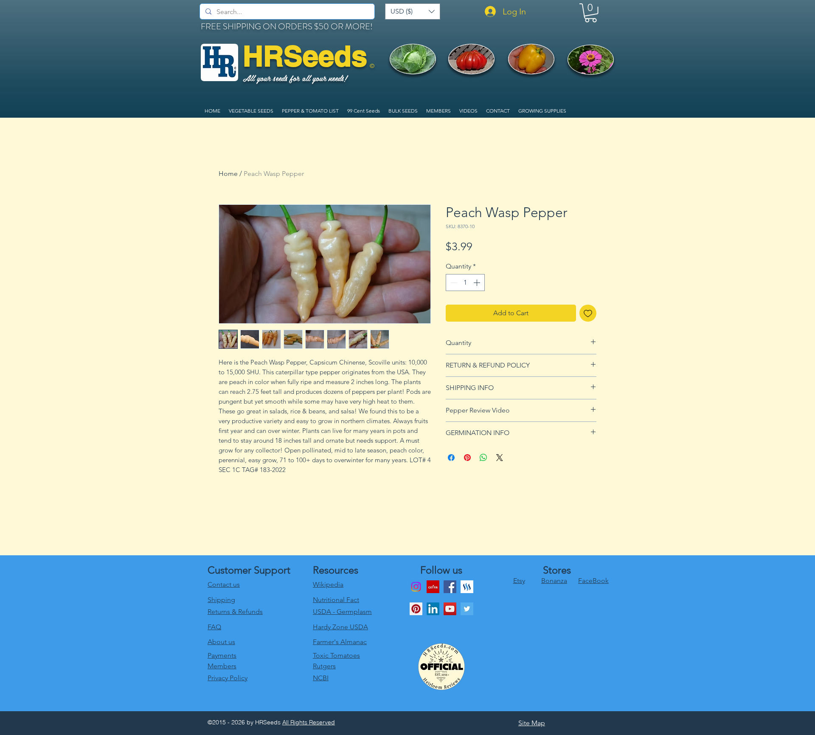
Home (228, 174)
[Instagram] (416, 586)
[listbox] (412, 11)
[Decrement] (453, 282)
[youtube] (450, 608)
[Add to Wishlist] (587, 313)
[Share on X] (500, 457)
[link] (590, 13)
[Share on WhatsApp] (483, 457)
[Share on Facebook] (451, 457)
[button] (412, 11)
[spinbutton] (465, 282)
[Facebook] (450, 586)
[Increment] (477, 282)
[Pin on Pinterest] (467, 457)
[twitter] (467, 608)
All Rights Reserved (308, 722)
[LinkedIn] (433, 608)
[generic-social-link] (467, 586)
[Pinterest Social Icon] (416, 608)
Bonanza (554, 581)
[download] (433, 586)
